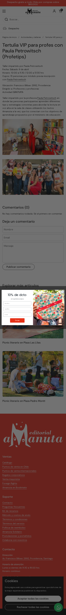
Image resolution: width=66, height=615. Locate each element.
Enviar (17, 320)
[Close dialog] (62, 291)
